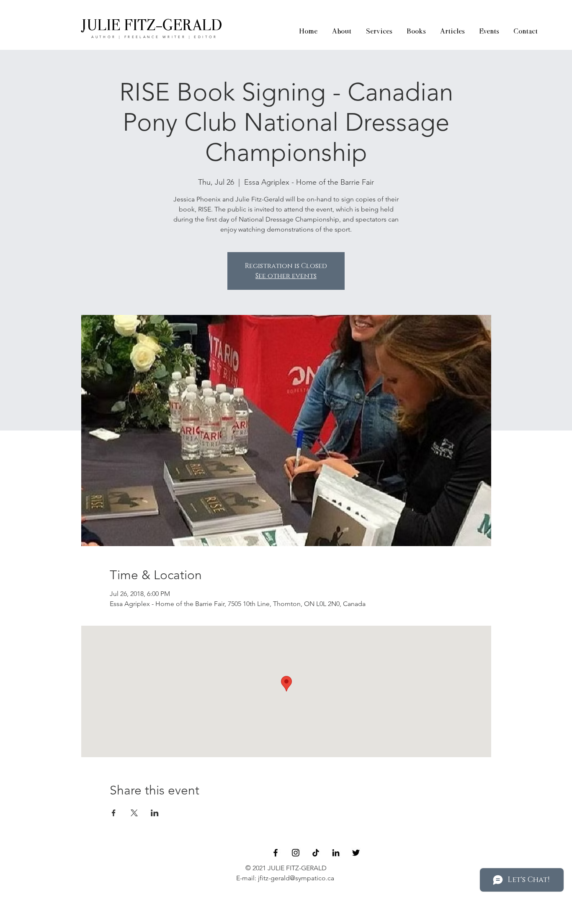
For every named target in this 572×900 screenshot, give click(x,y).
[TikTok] (316, 853)
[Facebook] (276, 853)
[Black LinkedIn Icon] (336, 853)
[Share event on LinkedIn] (155, 813)
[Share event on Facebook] (114, 813)
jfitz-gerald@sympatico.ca (296, 878)
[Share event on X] (134, 813)
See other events (286, 276)
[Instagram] (296, 853)
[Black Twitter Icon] (356, 853)
